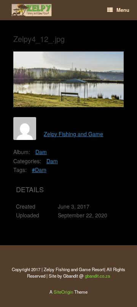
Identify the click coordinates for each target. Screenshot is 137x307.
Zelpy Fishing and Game (73, 134)
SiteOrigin (63, 292)
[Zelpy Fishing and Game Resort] (32, 10)
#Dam (39, 170)
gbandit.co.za (97, 276)
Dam (41, 152)
